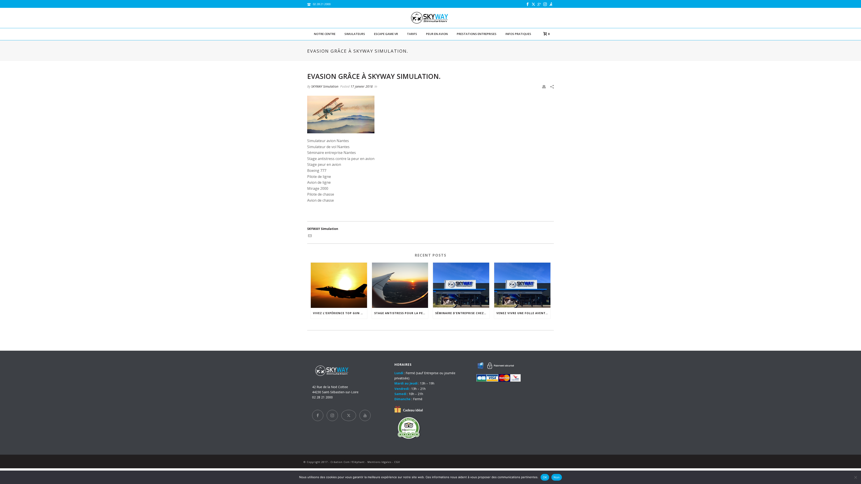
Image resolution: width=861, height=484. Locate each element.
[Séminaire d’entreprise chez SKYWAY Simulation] (461, 285)
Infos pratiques (518, 34)
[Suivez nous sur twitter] (348, 415)
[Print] (544, 86)
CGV (397, 462)
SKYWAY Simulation (324, 86)
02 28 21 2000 (321, 4)
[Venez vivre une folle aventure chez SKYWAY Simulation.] (522, 285)
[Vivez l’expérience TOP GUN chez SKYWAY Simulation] (339, 285)
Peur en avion (437, 34)
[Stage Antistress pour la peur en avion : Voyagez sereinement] (400, 285)
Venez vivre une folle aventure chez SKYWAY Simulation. (523, 313)
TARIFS (412, 34)
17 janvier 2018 (361, 86)
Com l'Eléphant (354, 462)
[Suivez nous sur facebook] (317, 415)
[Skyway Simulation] (430, 18)
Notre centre (324, 34)
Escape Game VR (386, 34)
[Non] (855, 477)
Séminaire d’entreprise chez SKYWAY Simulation (462, 313)
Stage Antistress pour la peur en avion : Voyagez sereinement (401, 313)
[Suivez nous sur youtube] (365, 415)
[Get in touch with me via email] (310, 236)
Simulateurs (354, 34)
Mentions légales (379, 462)
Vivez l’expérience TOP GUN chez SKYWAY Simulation (340, 313)
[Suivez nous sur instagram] (332, 415)
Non (557, 477)
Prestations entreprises (476, 34)
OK (545, 477)
